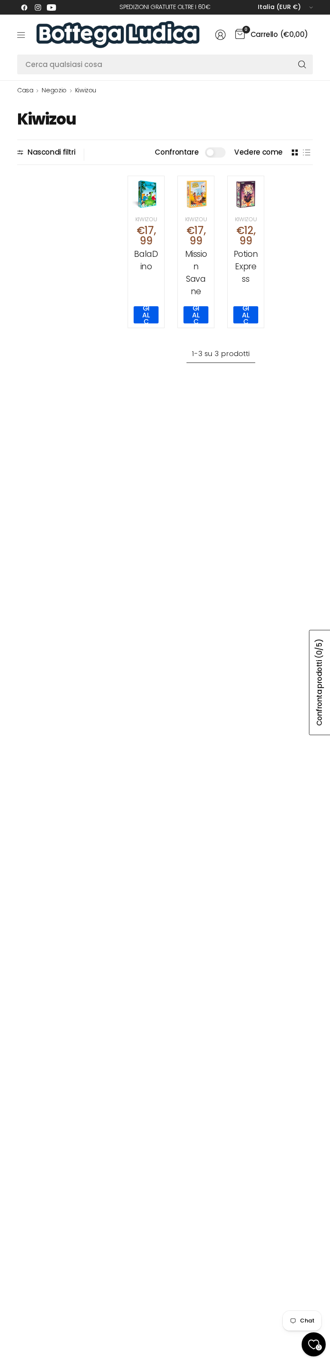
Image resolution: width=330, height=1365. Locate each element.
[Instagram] (38, 7)
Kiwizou (85, 90)
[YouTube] (51, 7)
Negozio (54, 90)
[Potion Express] (246, 194)
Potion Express (246, 266)
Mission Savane (196, 272)
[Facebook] (24, 7)
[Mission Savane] (196, 194)
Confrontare (177, 152)
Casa (25, 90)
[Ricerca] (302, 64)
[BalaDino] (146, 194)
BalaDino (146, 260)
